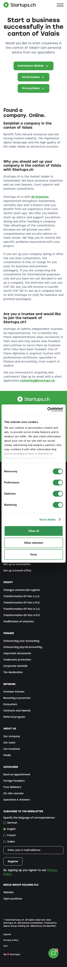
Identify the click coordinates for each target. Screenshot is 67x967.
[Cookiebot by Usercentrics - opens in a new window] (48, 409)
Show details (47, 519)
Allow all (33, 530)
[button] (60, 5)
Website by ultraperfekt (43, 926)
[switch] (58, 482)
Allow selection (33, 542)
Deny (33, 554)
